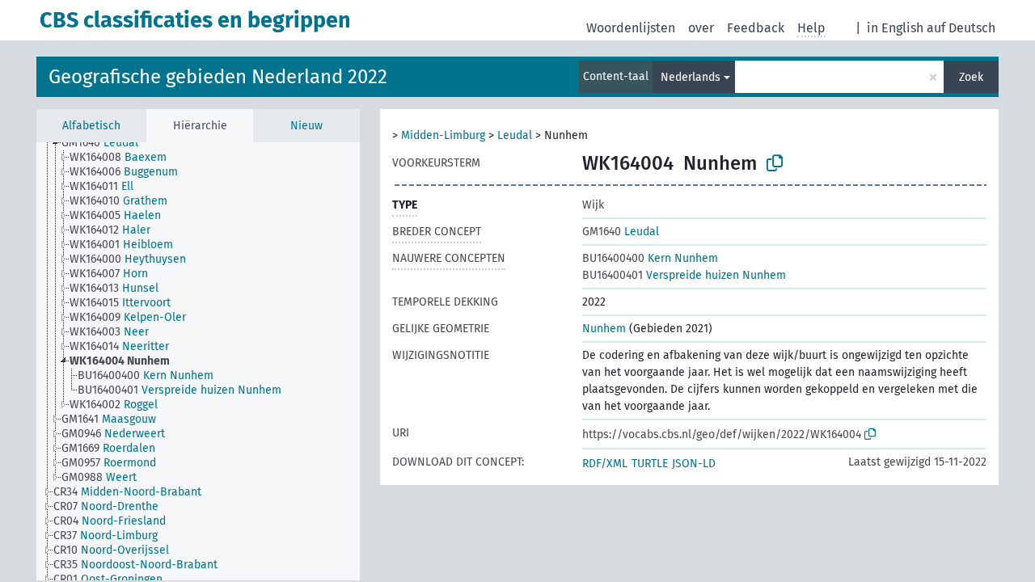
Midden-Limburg (443, 135)
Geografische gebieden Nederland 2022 (218, 76)
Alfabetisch (91, 126)
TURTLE (650, 463)
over (701, 28)
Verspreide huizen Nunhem (684, 275)
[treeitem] (107, 143)
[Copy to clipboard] (775, 163)
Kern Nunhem (650, 258)
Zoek (971, 77)
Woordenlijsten (630, 28)
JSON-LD (694, 463)
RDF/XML (604, 463)
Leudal (514, 135)
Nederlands (690, 77)
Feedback (755, 28)
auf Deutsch (961, 28)
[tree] (198, 361)
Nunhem (604, 328)
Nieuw (306, 126)
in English (895, 28)
